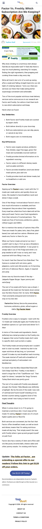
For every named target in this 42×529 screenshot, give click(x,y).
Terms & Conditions (21, 517)
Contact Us (21, 513)
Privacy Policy (21, 521)
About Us (21, 509)
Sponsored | (27, 42)
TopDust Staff (10, 42)
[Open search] (36, 2)
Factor (15, 189)
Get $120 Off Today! (21, 473)
